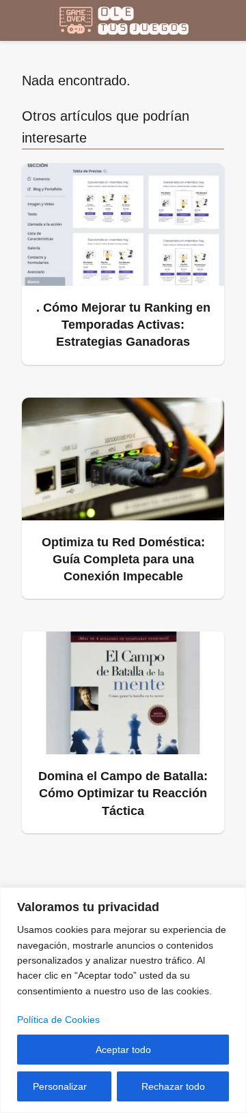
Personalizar (60, 1086)
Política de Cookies (58, 1019)
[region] (123, 1000)
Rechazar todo (173, 1086)
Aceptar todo (123, 1049)
